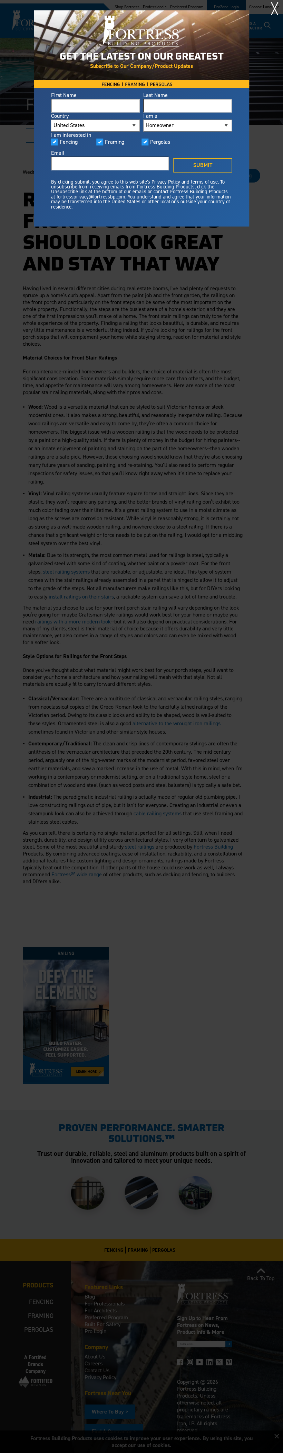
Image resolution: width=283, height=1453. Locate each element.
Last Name (155, 95)
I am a (150, 116)
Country (60, 116)
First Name (64, 95)
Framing (114, 142)
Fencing (69, 142)
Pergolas (160, 142)
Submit (202, 165)
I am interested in (71, 135)
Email (57, 153)
